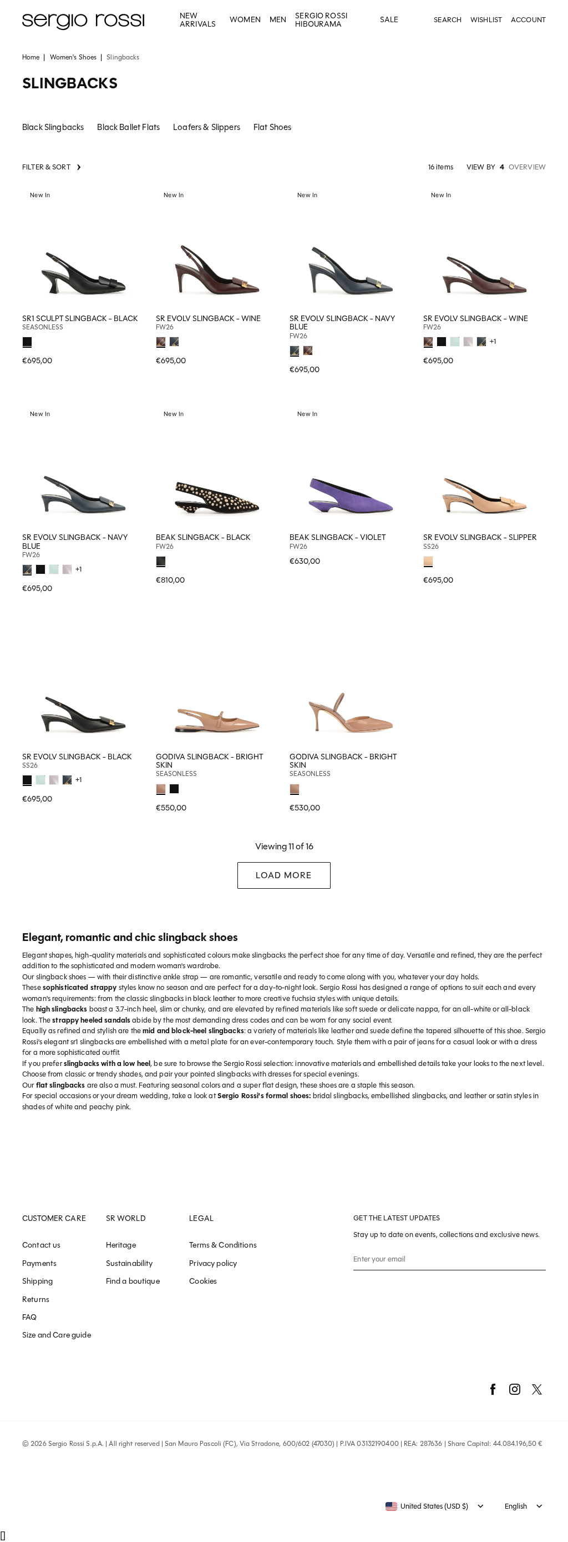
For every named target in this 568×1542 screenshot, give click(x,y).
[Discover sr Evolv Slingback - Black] (83, 684)
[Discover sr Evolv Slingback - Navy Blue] (351, 246)
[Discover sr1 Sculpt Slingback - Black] (83, 246)
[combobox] (427, 1506)
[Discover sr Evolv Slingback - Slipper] (484, 465)
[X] (537, 1389)
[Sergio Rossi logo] (83, 20)
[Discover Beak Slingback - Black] (217, 465)
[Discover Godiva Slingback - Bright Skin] (217, 684)
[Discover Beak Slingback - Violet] (351, 465)
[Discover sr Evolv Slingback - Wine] (217, 246)
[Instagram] (515, 1389)
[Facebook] (492, 1389)
